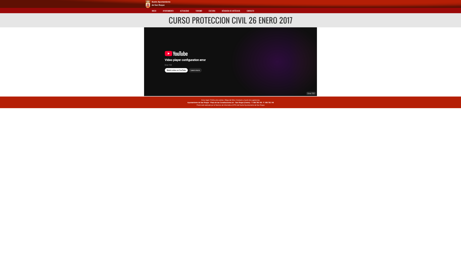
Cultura (212, 11)
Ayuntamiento (168, 11)
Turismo (199, 11)
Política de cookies (217, 100)
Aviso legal (205, 100)
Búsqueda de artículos (231, 11)
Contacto (250, 11)
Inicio (154, 11)
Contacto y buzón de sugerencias (248, 100)
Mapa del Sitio (230, 100)
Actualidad (184, 11)
